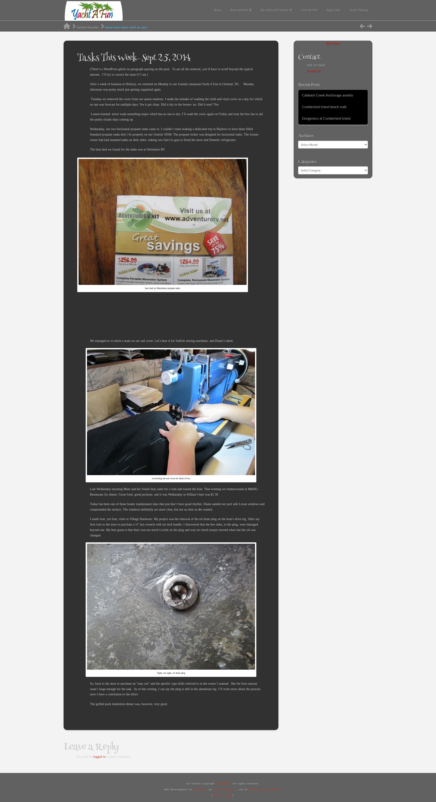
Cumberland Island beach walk (324, 107)
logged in (99, 756)
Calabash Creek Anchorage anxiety (327, 95)
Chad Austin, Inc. (225, 789)
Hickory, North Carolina (265, 789)
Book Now (333, 43)
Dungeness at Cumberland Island (326, 118)
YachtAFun (223, 783)
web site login (222, 795)
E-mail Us (313, 71)
